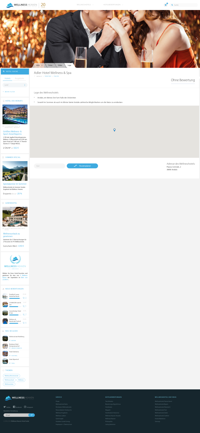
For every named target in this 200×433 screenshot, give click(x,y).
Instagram (29, 407)
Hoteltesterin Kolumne (112, 413)
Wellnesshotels (84, 5)
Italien (56, 76)
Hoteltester (108, 407)
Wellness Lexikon (61, 416)
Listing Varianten (110, 424)
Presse (57, 401)
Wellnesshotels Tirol (161, 410)
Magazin (108, 410)
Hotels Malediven (160, 419)
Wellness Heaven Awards (112, 416)
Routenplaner (85, 166)
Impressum (59, 424)
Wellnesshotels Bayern (161, 404)
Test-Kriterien (109, 401)
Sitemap (157, 421)
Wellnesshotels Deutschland (163, 401)
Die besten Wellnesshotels (63, 407)
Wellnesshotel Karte (62, 404)
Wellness (21, 380)
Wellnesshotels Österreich (162, 407)
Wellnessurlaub (9, 380)
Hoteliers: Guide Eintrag (63, 421)
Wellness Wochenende (11, 376)
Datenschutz (68, 424)
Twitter (8, 407)
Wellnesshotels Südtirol (162, 416)
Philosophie (108, 421)
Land (6, 85)
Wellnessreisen (9, 384)
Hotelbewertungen (112, 5)
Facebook (18, 407)
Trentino (48, 76)
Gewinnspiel (59, 419)
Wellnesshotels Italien (161, 413)
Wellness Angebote (62, 413)
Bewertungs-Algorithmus (113, 404)
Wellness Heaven (110, 419)
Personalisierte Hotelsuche (64, 410)
